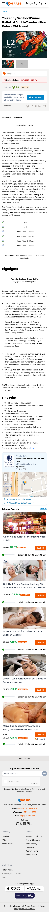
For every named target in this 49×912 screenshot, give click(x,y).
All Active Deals (35, 97)
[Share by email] (44, 106)
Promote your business (11, 873)
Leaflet (31, 496)
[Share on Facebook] (32, 106)
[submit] (44, 773)
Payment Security (33, 840)
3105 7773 (22, 469)
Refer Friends (7, 870)
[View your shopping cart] (40, 3)
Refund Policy (31, 843)
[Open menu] (3, 3)
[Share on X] (36, 106)
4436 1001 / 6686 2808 (27, 808)
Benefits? (6, 836)
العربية (30, 3)
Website (22, 467)
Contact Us (30, 847)
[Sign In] (45, 3)
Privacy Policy (31, 854)
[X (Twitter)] (21, 823)
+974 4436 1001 (29, 812)
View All (43, 508)
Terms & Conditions (34, 836)
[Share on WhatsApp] (27, 106)
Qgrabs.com (15, 906)
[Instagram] (17, 823)
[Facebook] (24, 823)
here (32, 448)
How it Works (7, 843)
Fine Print (18, 117)
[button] (24, 483)
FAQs (4, 840)
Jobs (4, 877)
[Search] (35, 3)
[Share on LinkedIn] (39, 106)
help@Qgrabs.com (27, 815)
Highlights (6, 117)
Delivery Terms (32, 851)
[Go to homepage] (14, 3)
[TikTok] (31, 823)
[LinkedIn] (28, 823)
